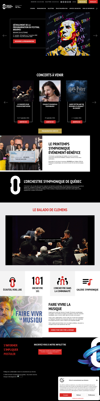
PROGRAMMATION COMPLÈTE (50, 131)
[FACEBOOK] (61, 2)
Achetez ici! (23, 122)
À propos (32, 8)
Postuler (9, 354)
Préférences (91, 395)
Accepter (65, 395)
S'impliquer (11, 350)
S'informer (11, 345)
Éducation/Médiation (62, 8)
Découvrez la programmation (24, 41)
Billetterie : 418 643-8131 (52, 2)
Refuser (79, 395)
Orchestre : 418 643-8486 (37, 2)
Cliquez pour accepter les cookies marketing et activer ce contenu (50, 240)
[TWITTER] (63, 2)
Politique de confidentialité (78, 398)
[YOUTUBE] (68, 2)
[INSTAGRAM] (66, 2)
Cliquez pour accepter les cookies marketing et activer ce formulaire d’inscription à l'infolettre (50, 352)
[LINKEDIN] (70, 2)
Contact (74, 2)
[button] (97, 380)
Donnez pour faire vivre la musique (62, 330)
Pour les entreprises (88, 8)
